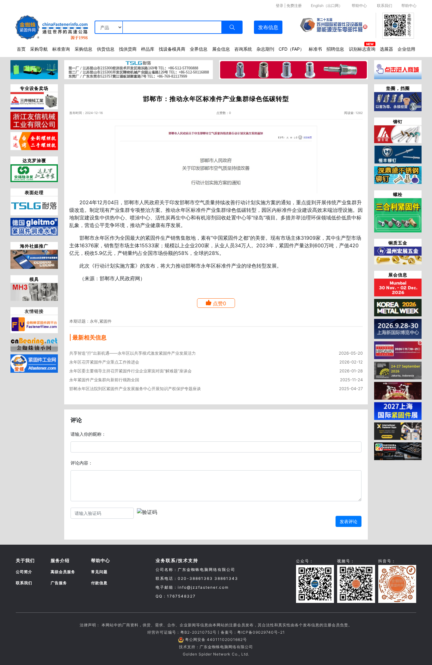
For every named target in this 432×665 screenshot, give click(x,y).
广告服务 (59, 582)
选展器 (386, 49)
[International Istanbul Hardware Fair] (398, 349)
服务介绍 (60, 560)
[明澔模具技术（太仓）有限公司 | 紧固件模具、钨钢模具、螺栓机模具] (34, 291)
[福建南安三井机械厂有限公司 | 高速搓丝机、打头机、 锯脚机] (34, 100)
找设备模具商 (172, 49)
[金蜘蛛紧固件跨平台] (34, 323)
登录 (279, 5)
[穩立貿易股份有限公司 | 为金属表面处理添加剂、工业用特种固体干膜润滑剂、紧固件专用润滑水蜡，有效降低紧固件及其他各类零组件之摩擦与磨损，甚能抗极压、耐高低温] (34, 226)
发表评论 (348, 521)
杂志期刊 (265, 49)
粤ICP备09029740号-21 (261, 632)
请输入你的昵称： (88, 434)
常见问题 (99, 571)
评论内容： (82, 463)
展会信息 (221, 49)
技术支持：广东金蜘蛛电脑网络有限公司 (216, 646)
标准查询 (61, 49)
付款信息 (99, 582)
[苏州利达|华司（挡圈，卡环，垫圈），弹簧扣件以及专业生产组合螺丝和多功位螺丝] (398, 101)
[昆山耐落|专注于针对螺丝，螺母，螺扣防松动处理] (34, 205)
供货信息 (105, 49)
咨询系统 (243, 49)
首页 (21, 49)
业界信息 (198, 49)
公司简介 (24, 571)
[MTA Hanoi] (398, 390)
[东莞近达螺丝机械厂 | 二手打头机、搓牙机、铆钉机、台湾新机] (34, 140)
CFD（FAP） (291, 49)
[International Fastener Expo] (398, 431)
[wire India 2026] (398, 287)
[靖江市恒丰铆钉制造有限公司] (398, 154)
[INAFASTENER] (398, 451)
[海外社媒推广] (34, 259)
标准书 (315, 49)
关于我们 (25, 560)
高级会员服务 (63, 571)
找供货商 (128, 49)
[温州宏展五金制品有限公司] (398, 255)
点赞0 (219, 303)
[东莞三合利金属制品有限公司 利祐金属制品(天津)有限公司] (398, 215)
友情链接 (34, 311)
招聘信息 (335, 49)
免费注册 (294, 5)
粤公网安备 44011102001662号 (216, 639)
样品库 (147, 49)
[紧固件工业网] (34, 363)
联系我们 (384, 5)
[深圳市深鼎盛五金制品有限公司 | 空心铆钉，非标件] (398, 174)
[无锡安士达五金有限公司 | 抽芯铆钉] (398, 133)
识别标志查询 (362, 49)
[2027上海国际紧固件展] (398, 410)
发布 (268, 27)
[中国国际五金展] (398, 328)
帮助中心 (359, 5)
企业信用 (406, 49)
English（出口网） (327, 5)
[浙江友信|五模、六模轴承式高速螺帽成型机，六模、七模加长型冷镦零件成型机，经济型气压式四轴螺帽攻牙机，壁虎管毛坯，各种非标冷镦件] (34, 120)
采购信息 (83, 49)
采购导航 (39, 49)
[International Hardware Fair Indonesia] (398, 370)
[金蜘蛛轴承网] (34, 343)
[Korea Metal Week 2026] (398, 307)
